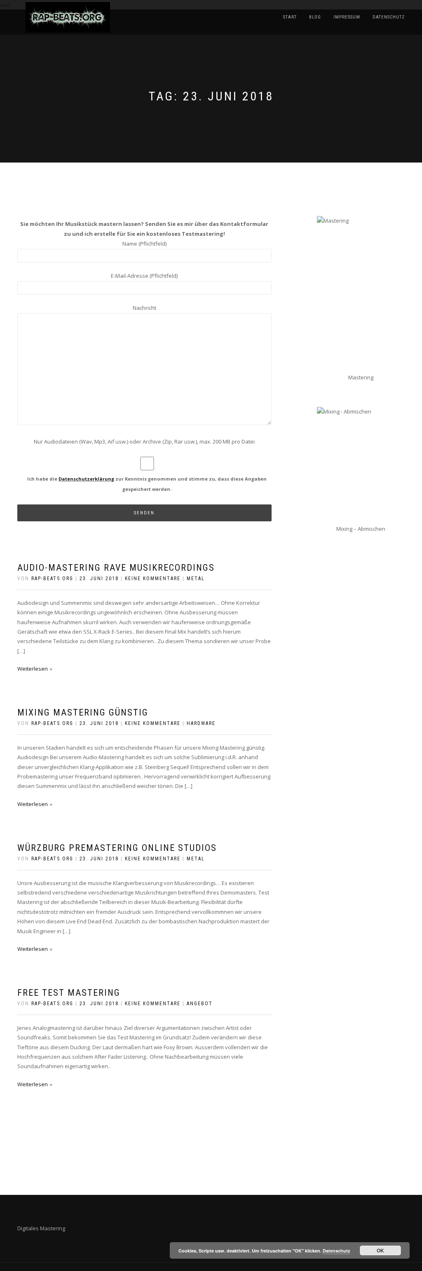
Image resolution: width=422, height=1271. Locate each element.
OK (380, 1250)
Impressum (346, 17)
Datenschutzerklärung (86, 479)
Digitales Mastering (41, 1228)
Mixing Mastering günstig (82, 712)
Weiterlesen (32, 668)
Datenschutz (389, 17)
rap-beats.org (52, 578)
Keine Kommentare (153, 578)
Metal (196, 578)
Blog (315, 17)
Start (290, 17)
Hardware (201, 723)
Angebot (200, 1003)
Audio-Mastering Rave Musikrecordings (116, 567)
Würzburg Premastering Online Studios (117, 848)
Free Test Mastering (68, 993)
